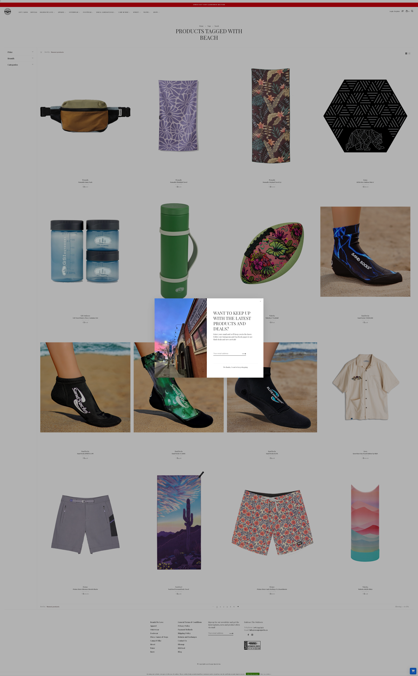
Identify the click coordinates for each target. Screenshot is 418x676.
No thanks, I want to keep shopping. (235, 367)
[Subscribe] (243, 353)
